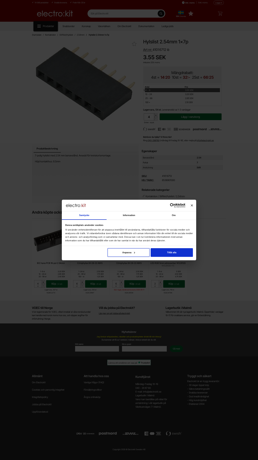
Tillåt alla (171, 252)
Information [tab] (129, 215)
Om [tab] (174, 215)
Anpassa (126, 252)
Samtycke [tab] (84, 215)
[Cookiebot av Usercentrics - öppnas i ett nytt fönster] (172, 205)
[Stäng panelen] (192, 205)
